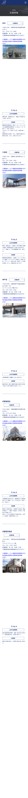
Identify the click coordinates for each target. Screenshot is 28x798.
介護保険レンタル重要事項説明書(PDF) (14, 39)
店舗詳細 (15, 23)
